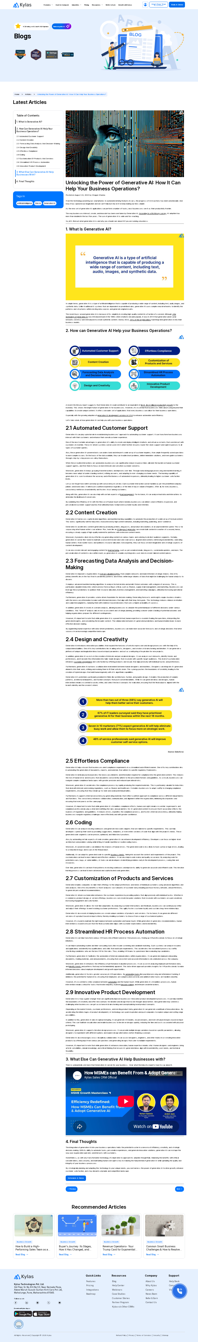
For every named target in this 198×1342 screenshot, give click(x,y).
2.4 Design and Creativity (26, 147)
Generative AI (49, 203)
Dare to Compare (62, 5)
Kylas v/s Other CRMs (123, 1307)
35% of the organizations (140, 320)
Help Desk (174, 1281)
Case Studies (118, 1294)
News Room (151, 1294)
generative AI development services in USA (115, 415)
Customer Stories (121, 1298)
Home (16, 94)
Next (179, 1188)
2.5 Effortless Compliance (26, 151)
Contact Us (151, 1302)
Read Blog (20, 1254)
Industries (75, 5)
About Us (150, 1281)
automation (112, 982)
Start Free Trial (158, 4)
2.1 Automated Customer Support (30, 136)
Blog (114, 1281)
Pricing (86, 5)
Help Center (118, 1285)
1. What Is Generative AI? (29, 122)
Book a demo (177, 5)
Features (47, 5)
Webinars (117, 1290)
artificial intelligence (24, 203)
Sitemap (165, 1335)
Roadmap (90, 1294)
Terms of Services (143, 1335)
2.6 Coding (20, 155)
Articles (28, 94)
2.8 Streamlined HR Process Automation (33, 162)
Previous (71, 1188)
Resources (96, 5)
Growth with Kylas (125, 5)
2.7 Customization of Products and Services (34, 159)
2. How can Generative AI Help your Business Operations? (34, 130)
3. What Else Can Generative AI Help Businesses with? (35, 173)
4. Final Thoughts (25, 181)
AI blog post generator (126, 529)
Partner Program (120, 1302)
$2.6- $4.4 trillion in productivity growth (157, 405)
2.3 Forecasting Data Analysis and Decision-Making (38, 144)
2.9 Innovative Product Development (31, 166)
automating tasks (133, 974)
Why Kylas (151, 1285)
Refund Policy (121, 1335)
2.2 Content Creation (25, 140)
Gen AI (38, 203)
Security (156, 1335)
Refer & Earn (110, 5)
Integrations (92, 1290)
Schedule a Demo (76, 1178)
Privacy (131, 1335)
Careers (150, 1290)
